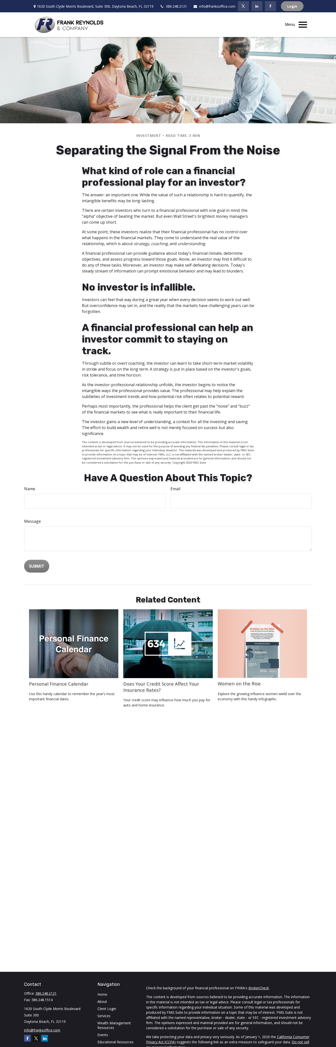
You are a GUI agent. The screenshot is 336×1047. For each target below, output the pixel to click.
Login (292, 6)
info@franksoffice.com (217, 6)
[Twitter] (243, 6)
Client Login (106, 1008)
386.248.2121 (176, 6)
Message (32, 521)
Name (29, 488)
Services (103, 1015)
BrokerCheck (258, 988)
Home (102, 994)
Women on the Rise (239, 683)
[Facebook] (270, 6)
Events (102, 1034)
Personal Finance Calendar (58, 684)
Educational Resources (115, 1042)
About (102, 1001)
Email (175, 488)
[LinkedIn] (256, 6)
